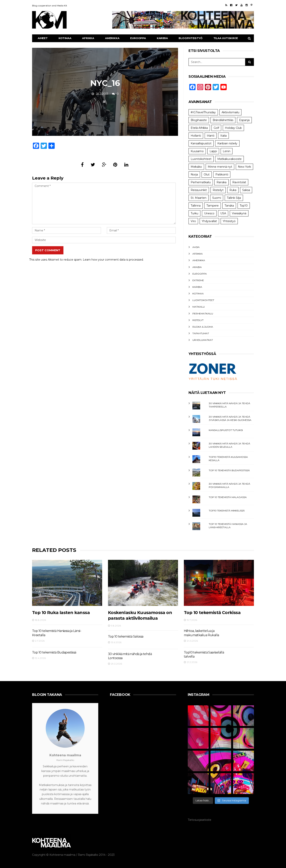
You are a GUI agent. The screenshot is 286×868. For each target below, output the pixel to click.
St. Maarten (198, 198)
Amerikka (112, 38)
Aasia (196, 247)
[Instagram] (247, 5)
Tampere (212, 205)
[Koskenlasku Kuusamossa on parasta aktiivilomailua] (143, 583)
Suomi (216, 198)
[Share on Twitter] (93, 164)
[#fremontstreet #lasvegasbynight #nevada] (198, 761)
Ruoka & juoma (202, 326)
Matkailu (198, 306)
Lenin (226, 151)
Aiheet (43, 38)
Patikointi (221, 174)
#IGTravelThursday (203, 112)
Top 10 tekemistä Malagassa (228, 497)
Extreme (198, 280)
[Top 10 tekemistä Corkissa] (219, 583)
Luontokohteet (201, 159)
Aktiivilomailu (230, 112)
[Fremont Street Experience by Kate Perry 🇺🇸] (243, 783)
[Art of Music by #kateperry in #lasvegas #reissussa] (221, 715)
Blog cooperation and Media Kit (49, 5)
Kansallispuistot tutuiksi (226, 430)
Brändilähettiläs (223, 120)
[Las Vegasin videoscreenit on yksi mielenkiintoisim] (243, 738)
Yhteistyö (229, 221)
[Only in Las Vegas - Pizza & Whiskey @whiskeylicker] (198, 783)
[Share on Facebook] (82, 164)
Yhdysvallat (209, 221)
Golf (216, 128)
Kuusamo (197, 151)
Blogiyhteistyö (190, 38)
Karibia (162, 38)
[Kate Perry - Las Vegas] (243, 761)
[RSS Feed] (226, 5)
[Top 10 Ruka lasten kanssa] (67, 583)
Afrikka (88, 38)
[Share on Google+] (104, 164)
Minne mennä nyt (220, 166)
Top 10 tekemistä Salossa (125, 636)
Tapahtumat (200, 333)
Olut (207, 174)
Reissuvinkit (199, 190)
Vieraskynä (239, 213)
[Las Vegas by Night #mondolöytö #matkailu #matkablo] (198, 738)
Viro (193, 221)
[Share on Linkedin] (126, 164)
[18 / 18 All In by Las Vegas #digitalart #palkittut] (198, 715)
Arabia (197, 267)
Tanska (229, 205)
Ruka (232, 190)
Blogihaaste (199, 120)
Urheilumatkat (202, 339)
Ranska (221, 182)
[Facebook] (231, 5)
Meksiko (196, 166)
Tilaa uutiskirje (225, 38)
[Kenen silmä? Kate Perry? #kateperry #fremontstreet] (243, 715)
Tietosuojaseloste (199, 820)
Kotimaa (65, 38)
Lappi (213, 151)
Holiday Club (233, 128)
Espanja (244, 120)
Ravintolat (239, 182)
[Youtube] (241, 5)
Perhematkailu (201, 182)
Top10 (244, 205)
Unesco (209, 213)
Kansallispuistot (201, 143)
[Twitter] (236, 5)
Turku (194, 213)
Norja (194, 174)
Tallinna (196, 205)
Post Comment (47, 250)
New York (244, 166)
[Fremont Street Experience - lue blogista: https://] (221, 783)
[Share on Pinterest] (115, 164)
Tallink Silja (234, 198)
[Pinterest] (251, 5)
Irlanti (210, 135)
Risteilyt (218, 190)
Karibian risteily (227, 143)
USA (223, 213)
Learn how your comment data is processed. (113, 259)
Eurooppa (138, 38)
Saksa (246, 190)
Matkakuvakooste (229, 159)
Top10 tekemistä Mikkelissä (227, 510)
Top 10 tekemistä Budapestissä (229, 470)
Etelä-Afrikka (199, 128)
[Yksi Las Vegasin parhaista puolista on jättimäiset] (221, 761)
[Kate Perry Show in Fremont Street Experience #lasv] (221, 738)
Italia (223, 135)
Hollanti (196, 135)
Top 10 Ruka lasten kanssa (61, 612)
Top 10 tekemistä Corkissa (212, 612)
